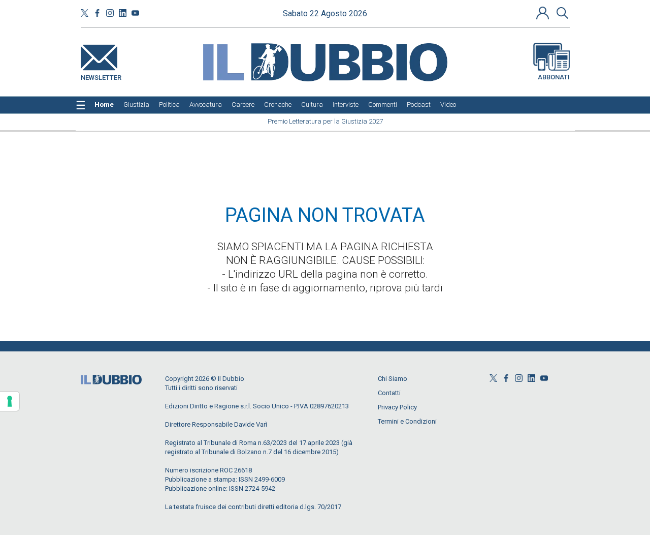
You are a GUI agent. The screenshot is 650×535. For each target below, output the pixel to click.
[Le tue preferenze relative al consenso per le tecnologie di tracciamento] (9, 401)
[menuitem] (104, 104)
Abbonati (554, 77)
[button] (543, 12)
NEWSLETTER (101, 75)
